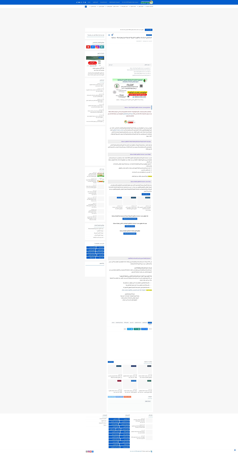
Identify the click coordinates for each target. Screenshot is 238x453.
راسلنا (105, 425)
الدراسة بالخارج (93, 6)
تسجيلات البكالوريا (115, 431)
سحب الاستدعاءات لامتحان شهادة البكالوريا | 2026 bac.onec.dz (94, 91)
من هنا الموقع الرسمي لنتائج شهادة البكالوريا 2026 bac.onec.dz (91, 206)
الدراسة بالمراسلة (103, 2)
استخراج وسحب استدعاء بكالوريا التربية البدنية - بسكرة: (140, 68)
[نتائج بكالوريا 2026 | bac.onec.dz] (147, 2)
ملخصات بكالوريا (116, 6)
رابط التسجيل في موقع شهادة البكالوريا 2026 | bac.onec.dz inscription (95, 106)
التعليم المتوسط (100, 252)
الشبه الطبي (112, 429)
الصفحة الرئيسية (103, 418)
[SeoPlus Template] (151, 451)
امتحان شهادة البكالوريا (117, 130)
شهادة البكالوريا (133, 6)
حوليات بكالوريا (126, 436)
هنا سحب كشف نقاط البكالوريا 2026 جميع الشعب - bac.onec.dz (145, 391)
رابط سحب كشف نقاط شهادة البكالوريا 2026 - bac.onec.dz (130, 391)
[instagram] (81, 2)
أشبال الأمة (101, 247)
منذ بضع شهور (99, 83)
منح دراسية (101, 257)
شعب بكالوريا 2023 (124, 6)
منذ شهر (149, 374)
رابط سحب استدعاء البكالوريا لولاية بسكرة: (142, 73)
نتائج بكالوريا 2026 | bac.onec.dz (136, 451)
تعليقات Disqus (111, 396)
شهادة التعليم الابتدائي (98, 235)
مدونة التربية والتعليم (128, 113)
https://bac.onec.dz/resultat (130, 233)
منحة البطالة (92, 257)
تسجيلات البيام (126, 434)
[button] (144, 329)
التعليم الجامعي (101, 6)
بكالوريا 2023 (126, 431)
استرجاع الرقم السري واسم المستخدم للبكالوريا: (141, 75)
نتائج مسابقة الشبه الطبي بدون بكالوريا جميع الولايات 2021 (94, 101)
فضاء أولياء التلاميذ (92, 255)
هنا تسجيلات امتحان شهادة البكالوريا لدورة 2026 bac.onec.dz (95, 117)
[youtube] (79, 2)
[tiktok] (77, 2)
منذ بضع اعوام (148, 205)
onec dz (150, 324)
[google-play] (85, 2)
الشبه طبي (101, 255)
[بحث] (86, 7)
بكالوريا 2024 (126, 322)
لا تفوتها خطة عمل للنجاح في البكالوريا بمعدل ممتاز (134, 290)
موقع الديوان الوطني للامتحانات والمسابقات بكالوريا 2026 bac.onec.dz (95, 96)
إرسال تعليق (147, 401)
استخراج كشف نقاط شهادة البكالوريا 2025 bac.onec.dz (91, 187)
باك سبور (131, 322)
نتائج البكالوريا (95, 2)
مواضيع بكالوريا (109, 6)
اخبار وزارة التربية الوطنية (98, 237)
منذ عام (100, 104)
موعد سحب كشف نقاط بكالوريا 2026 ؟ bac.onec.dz (115, 391)
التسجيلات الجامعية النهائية (114, 2)
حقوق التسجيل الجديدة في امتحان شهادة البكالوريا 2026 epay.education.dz (95, 112)
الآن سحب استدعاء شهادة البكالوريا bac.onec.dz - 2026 (96, 85)
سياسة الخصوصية (102, 422)
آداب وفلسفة (126, 419)
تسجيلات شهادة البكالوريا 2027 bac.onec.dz (130, 2)
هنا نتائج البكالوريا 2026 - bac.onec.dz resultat (98, 69)
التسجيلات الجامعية (149, 6)
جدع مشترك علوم (115, 434)
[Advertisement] (119, 18)
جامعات (89, 2)
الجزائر (118, 429)
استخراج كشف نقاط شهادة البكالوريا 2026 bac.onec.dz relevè (131, 29)
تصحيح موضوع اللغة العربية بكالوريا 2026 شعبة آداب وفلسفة (91, 181)
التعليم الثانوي (141, 6)
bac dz (113, 322)
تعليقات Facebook (119, 396)
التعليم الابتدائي (92, 247)
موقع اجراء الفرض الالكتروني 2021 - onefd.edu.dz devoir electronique (144, 209)
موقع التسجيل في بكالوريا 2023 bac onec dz (95, 121)
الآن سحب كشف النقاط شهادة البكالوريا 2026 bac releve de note (91, 199)
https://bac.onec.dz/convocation (130, 218)
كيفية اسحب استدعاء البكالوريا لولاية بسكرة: (142, 71)
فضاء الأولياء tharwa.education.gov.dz (95, 228)
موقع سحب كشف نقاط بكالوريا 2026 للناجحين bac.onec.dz (92, 193)
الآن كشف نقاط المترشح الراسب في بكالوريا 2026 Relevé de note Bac (91, 218)
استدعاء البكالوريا (138, 322)
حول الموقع (104, 420)
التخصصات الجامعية (115, 421)
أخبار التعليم (145, 322)
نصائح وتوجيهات (126, 447)
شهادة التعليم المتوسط (98, 232)
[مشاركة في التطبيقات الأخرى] (124, 329)
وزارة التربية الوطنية (119, 322)
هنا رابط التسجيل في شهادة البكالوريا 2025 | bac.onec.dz (92, 212)
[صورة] (100, 174)
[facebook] (83, 2)
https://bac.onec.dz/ (130, 226)
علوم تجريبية (126, 439)
